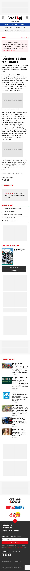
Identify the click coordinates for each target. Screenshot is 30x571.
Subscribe (15, 542)
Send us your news (10, 531)
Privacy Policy (8, 547)
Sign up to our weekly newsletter (15, 27)
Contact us (7, 528)
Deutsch (17, 21)
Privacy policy (6, 561)
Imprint (18, 561)
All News (24, 37)
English (12, 21)
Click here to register (9, 50)
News (6, 24)
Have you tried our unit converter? (15, 31)
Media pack (13, 270)
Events (14, 24)
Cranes (4, 173)
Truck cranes (19, 173)
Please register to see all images (12, 100)
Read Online (13, 267)
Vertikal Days (11, 173)
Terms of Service (19, 547)
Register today (9, 193)
